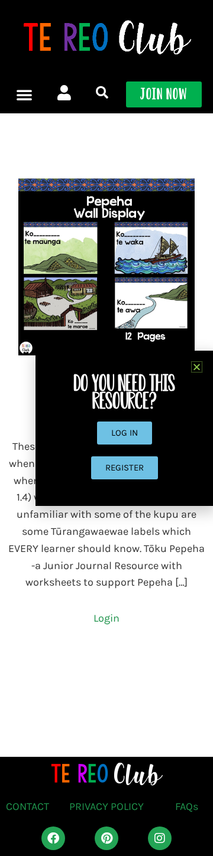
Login (106, 618)
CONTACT (27, 806)
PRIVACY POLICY (106, 806)
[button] (24, 94)
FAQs (186, 806)
